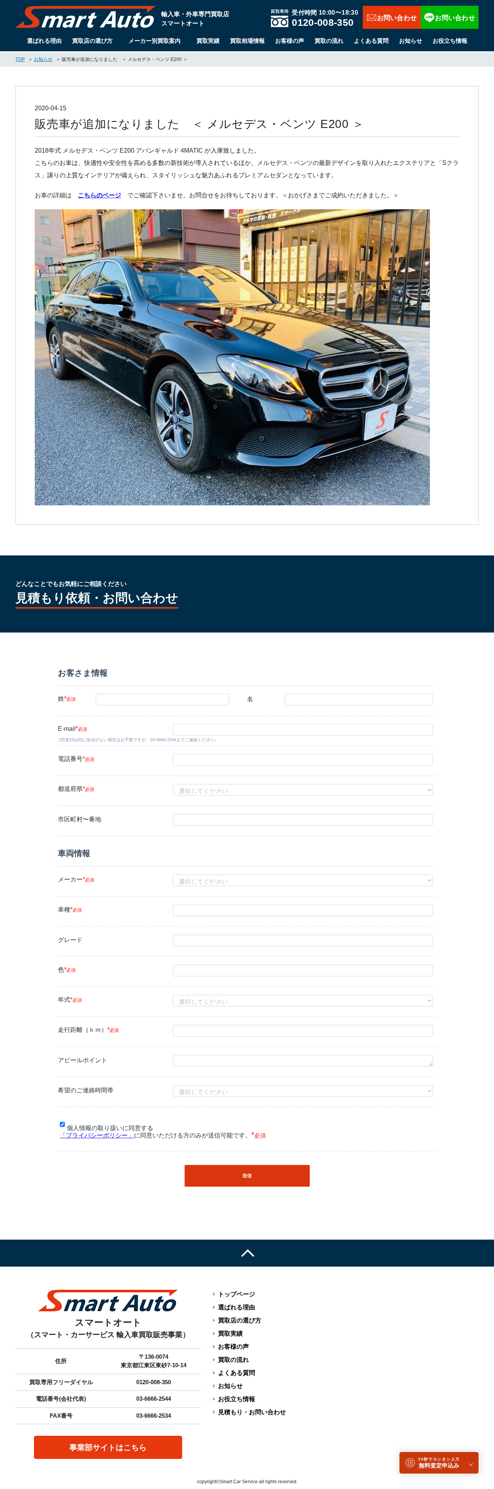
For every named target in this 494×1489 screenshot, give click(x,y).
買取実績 (208, 40)
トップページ (236, 1294)
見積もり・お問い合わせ (252, 1412)
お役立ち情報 (450, 40)
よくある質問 (371, 40)
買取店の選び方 (92, 40)
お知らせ (410, 40)
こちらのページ (99, 195)
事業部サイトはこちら (108, 1447)
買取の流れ (329, 40)
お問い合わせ (392, 17)
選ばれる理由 (44, 40)
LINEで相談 (450, 17)
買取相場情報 (247, 40)
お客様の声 (289, 40)
